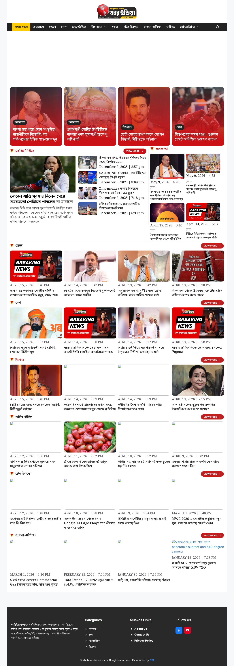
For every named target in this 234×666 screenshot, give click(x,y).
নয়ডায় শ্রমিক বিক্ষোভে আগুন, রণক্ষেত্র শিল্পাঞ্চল (197, 350)
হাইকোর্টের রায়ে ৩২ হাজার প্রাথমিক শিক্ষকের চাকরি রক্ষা (119, 206)
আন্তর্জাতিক (79, 27)
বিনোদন (96, 27)
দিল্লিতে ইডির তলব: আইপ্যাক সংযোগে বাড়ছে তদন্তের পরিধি (201, 236)
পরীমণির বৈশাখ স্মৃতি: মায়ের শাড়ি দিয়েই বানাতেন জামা (140, 407)
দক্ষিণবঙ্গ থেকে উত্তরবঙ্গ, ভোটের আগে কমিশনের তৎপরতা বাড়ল (197, 293)
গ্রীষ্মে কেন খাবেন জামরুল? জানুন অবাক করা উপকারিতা (85, 464)
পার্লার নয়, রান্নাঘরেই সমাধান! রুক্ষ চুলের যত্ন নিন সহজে (144, 464)
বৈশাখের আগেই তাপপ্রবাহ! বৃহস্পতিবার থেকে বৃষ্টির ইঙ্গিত (165, 237)
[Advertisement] (117, 61)
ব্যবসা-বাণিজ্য (152, 27)
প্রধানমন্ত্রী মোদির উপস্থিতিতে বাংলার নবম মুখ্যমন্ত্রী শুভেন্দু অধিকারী (87, 134)
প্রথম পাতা (21, 27)
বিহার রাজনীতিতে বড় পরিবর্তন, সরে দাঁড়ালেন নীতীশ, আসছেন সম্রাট (141, 350)
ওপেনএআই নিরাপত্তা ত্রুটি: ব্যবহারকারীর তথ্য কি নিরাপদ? (35, 521)
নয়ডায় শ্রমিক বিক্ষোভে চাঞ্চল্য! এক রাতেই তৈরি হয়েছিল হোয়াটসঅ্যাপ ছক (88, 350)
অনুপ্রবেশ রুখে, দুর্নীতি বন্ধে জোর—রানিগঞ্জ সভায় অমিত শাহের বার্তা (141, 293)
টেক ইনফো (131, 27)
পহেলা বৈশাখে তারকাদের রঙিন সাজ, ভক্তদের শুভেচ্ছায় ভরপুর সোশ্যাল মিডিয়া (90, 407)
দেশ (64, 27)
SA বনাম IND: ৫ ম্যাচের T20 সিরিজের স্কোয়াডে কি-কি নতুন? (122, 175)
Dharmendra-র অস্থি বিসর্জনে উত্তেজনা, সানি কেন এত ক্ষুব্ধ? (118, 191)
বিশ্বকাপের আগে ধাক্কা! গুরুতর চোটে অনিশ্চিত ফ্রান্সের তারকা (196, 137)
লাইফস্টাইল (187, 27)
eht (152, 660)
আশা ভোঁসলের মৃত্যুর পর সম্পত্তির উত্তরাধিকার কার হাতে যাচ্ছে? (194, 407)
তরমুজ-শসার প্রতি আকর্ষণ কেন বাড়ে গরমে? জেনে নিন (195, 464)
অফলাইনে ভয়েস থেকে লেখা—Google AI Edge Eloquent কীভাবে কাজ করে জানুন (89, 523)
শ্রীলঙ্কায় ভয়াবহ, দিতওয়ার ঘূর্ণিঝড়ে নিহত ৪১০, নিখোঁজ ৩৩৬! (122, 160)
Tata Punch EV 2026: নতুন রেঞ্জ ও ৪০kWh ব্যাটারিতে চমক (89, 582)
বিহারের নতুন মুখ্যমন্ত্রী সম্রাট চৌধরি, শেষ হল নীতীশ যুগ (33, 350)
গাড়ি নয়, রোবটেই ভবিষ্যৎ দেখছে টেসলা (144, 580)
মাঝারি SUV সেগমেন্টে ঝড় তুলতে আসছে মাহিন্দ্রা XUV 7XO (194, 565)
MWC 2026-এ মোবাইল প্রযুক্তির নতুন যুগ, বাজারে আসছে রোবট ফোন (196, 521)
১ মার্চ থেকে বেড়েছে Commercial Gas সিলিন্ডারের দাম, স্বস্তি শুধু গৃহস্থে (34, 582)
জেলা (52, 27)
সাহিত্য (170, 27)
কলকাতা (38, 27)
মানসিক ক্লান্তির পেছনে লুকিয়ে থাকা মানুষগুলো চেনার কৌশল (33, 464)
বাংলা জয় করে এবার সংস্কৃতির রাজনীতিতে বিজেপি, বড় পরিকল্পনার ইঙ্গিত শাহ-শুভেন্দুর (35, 134)
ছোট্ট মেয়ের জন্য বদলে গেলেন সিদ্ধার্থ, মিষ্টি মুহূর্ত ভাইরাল (142, 137)
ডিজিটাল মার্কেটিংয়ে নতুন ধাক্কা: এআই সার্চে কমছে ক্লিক (142, 521)
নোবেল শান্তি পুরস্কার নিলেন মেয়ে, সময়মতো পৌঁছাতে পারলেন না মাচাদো (41, 199)
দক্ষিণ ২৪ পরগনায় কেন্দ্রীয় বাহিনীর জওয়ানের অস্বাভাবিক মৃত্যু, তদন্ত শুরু (34, 293)
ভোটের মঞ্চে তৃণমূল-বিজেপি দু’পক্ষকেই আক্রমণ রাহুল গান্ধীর (89, 293)
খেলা (115, 27)
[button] (218, 27)
